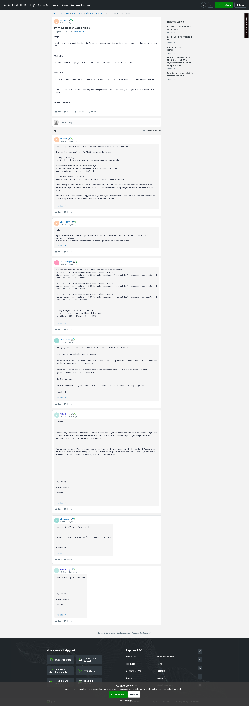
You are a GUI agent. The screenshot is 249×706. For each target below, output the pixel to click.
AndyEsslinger (66, 261)
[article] (106, 175)
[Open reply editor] (106, 122)
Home (54, 13)
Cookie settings (123, 633)
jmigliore (64, 20)
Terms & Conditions (106, 633)
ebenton (63, 138)
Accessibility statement (141, 633)
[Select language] (210, 5)
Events (56, 5)
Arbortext (90, 13)
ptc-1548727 (65, 222)
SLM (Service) (77, 13)
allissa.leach (65, 339)
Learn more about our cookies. (171, 689)
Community (64, 13)
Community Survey (246, 25)
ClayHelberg (65, 414)
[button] (224, 5)
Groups (65, 5)
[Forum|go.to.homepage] (19, 5)
